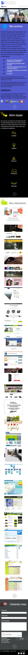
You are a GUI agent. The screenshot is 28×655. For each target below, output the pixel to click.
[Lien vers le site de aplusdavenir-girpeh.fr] (13, 591)
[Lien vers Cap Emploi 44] (13, 334)
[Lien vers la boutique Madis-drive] (13, 431)
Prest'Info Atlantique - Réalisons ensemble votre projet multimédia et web (8, 2)
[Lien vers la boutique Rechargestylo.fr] (13, 318)
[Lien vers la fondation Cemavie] (13, 222)
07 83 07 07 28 (23, 6)
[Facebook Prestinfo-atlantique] (18, 653)
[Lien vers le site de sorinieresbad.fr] (13, 367)
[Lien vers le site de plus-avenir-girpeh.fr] (13, 575)
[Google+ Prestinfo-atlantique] (21, 653)
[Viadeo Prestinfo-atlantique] (23, 653)
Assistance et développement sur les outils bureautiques (16, 67)
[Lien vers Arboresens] (13, 238)
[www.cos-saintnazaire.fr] (13, 543)
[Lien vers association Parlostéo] (13, 270)
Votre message (5, 621)
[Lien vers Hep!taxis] (13, 383)
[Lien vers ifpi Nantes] (13, 302)
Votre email (4, 615)
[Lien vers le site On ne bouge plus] (13, 463)
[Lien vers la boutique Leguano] (13, 399)
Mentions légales (23, 651)
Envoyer (22, 638)
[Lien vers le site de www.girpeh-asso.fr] (13, 351)
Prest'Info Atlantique (15, 107)
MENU (4, 6)
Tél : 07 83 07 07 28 (5, 642)
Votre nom (4, 610)
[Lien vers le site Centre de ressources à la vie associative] (13, 447)
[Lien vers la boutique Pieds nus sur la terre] (13, 254)
